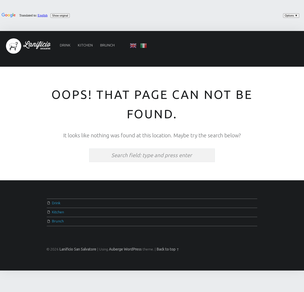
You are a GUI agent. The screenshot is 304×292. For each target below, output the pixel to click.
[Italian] (143, 45)
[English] (133, 45)
